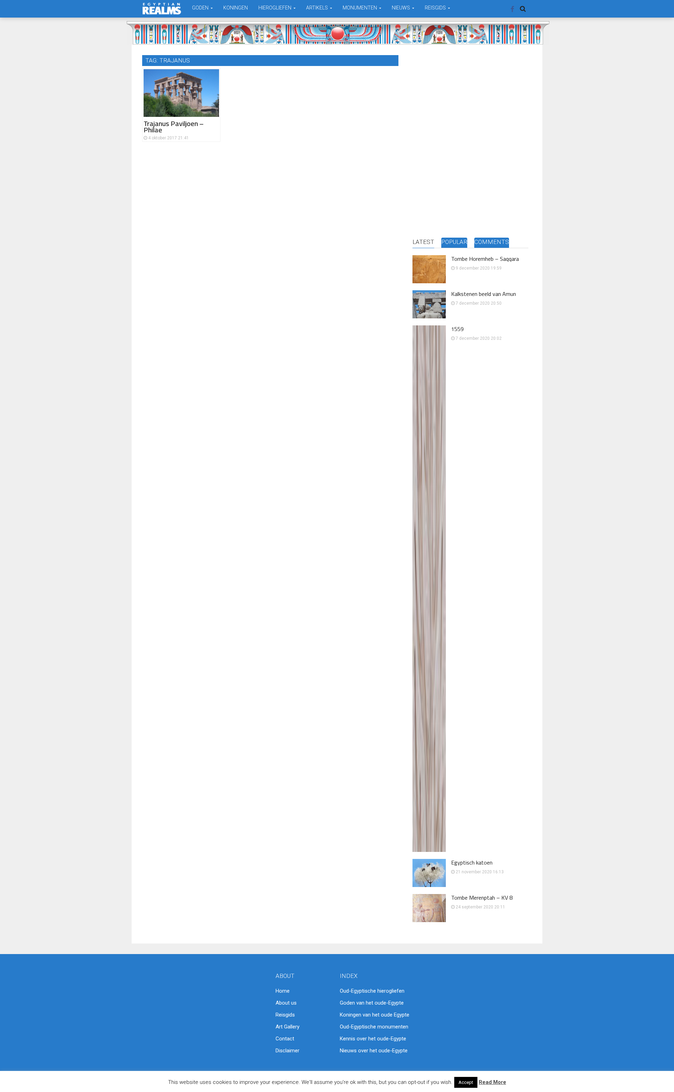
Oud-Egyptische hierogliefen (372, 991)
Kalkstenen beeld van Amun (483, 294)
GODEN (201, 8)
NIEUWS (401, 8)
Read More (492, 1082)
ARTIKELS (317, 8)
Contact (285, 1038)
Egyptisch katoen (472, 862)
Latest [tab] (423, 241)
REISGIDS (436, 8)
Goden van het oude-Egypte (372, 1003)
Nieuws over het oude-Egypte (374, 1050)
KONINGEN (235, 8)
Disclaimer (287, 1050)
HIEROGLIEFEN (275, 8)
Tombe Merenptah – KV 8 (482, 897)
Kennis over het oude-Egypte (373, 1038)
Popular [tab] (454, 241)
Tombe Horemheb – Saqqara (485, 258)
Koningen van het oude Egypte (374, 1015)
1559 (457, 329)
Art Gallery (287, 1027)
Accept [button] (465, 1082)
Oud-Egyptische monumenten (374, 1027)
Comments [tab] (491, 241)
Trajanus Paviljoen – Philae (174, 126)
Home (283, 991)
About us (286, 1003)
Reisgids (285, 1015)
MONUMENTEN (360, 8)
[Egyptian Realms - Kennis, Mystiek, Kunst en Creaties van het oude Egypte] (161, 8)
